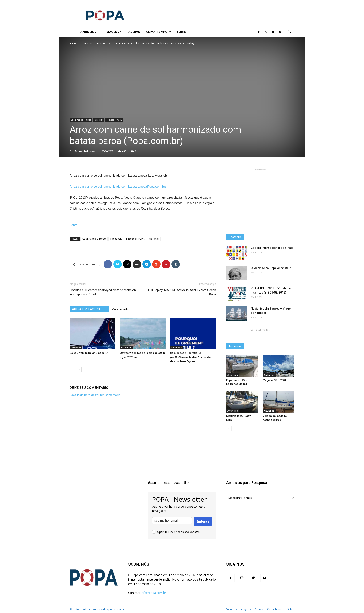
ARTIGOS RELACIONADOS (89, 309)
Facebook (98, 119)
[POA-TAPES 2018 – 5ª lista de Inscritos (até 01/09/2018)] (236, 293)
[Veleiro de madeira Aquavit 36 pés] (279, 401)
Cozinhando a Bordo (92, 43)
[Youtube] (280, 32)
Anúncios (88, 32)
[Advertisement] (217, 15)
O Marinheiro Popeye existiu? (271, 268)
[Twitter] (273, 32)
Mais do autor (121, 309)
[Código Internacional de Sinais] (236, 253)
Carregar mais (259, 329)
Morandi (154, 238)
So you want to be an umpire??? (89, 352)
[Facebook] (259, 32)
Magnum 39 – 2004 (274, 380)
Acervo (134, 32)
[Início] (74, 32)
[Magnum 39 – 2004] (279, 366)
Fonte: (74, 225)
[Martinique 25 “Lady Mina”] (242, 401)
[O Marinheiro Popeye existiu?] (236, 273)
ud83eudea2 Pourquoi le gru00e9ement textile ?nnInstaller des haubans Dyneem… (191, 357)
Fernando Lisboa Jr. (86, 151)
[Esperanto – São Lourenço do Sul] (242, 366)
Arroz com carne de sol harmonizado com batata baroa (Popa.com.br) (118, 186)
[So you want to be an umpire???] (92, 333)
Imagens (112, 32)
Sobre (181, 32)
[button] (289, 32)
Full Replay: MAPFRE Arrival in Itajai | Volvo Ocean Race (182, 292)
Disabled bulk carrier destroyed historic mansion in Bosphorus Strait (103, 292)
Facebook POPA (114, 119)
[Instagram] (266, 32)
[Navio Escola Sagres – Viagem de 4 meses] (236, 313)
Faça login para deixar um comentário (95, 394)
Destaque (235, 237)
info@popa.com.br (153, 593)
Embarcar (203, 521)
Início (73, 43)
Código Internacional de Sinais (272, 247)
